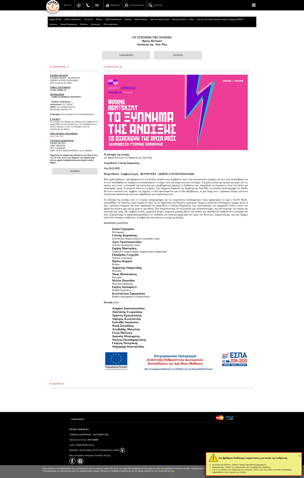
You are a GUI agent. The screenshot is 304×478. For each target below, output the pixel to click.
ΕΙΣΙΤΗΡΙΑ (178, 55)
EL (65, 5)
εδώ (172, 471)
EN (70, 5)
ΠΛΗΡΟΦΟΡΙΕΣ (126, 55)
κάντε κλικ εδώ (56, 136)
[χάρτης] (122, 450)
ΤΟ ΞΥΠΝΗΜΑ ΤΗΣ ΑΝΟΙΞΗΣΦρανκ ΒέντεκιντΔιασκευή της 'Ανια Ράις (152, 41)
